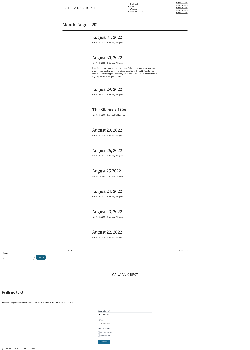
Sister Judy (134, 6)
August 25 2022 (106, 170)
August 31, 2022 (107, 37)
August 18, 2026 (182, 10)
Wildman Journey (136, 11)
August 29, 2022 (107, 89)
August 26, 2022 (107, 150)
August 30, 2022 (107, 57)
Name (100, 320)
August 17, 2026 (182, 13)
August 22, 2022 (107, 232)
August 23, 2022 (107, 211)
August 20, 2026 (182, 5)
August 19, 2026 (182, 8)
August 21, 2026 (182, 3)
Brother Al (134, 4)
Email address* (104, 311)
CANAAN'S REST (79, 7)
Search (6, 253)
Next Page (183, 250)
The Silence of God (110, 109)
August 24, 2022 (107, 191)
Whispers (133, 9)
